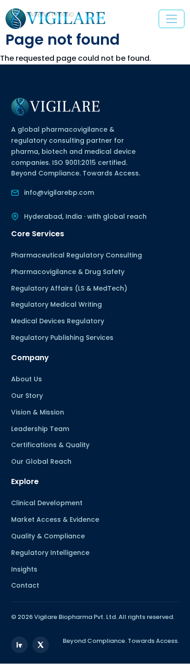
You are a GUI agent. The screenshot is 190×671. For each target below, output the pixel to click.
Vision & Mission (37, 412)
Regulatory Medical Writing (56, 304)
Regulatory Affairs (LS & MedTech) (69, 288)
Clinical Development (47, 503)
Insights (24, 569)
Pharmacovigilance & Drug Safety (68, 271)
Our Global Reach (41, 461)
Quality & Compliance (48, 536)
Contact (25, 585)
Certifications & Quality (50, 444)
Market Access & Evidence (55, 519)
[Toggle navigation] (171, 19)
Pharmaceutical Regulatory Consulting (76, 255)
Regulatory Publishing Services (62, 337)
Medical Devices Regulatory (57, 321)
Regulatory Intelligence (50, 552)
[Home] (55, 18)
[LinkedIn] (19, 644)
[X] (40, 644)
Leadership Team (40, 428)
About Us (26, 379)
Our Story (27, 395)
